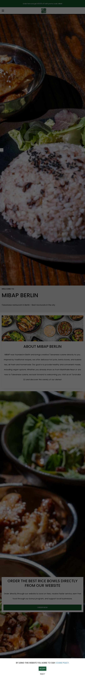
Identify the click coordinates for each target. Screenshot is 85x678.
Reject (42, 674)
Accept (42, 669)
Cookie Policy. (62, 662)
